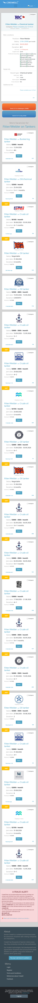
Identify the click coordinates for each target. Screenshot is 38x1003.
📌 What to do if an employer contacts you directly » (15, 918)
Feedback (10, 979)
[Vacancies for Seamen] (15, 5)
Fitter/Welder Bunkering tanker (17, 140)
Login (8, 967)
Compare (31, 133)
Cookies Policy (26, 993)
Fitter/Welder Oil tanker (16, 253)
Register (9, 970)
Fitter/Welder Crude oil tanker (16, 215)
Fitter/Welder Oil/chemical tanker (18, 180)
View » (19, 156)
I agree (19, 996)
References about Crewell (15, 976)
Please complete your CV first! (23, 27)
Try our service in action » (20, 958)
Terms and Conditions (14, 973)
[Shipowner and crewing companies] (19, 5)
